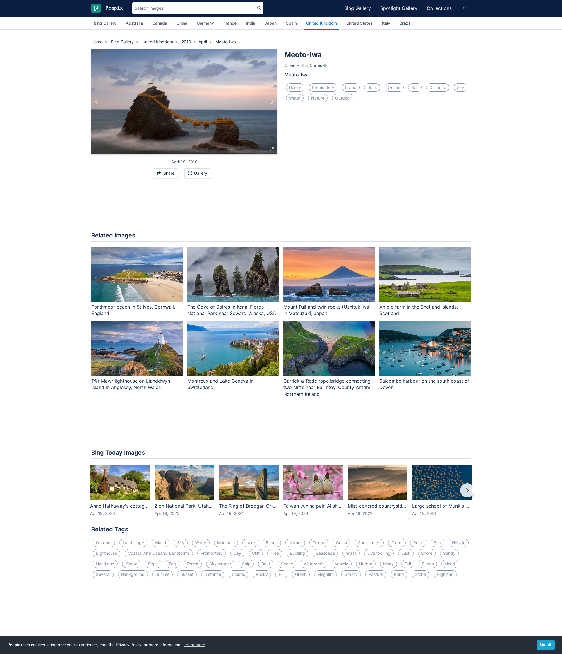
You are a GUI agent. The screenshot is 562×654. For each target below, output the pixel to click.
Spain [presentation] (291, 22)
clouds (238, 574)
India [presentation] (250, 22)
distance (437, 87)
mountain (226, 542)
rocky (295, 87)
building (297, 553)
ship (246, 563)
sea (415, 87)
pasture (376, 574)
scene (287, 563)
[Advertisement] (281, 208)
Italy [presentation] (386, 22)
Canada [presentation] (159, 22)
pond (399, 574)
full (408, 563)
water (294, 97)
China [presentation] (182, 22)
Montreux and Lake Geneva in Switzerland (220, 384)
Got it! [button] (545, 645)
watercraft (314, 563)
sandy (449, 553)
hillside (458, 542)
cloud (396, 542)
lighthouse (106, 553)
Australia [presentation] (134, 22)
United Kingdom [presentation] (321, 22)
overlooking (378, 553)
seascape (325, 553)
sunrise (162, 574)
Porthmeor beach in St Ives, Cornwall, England (133, 310)
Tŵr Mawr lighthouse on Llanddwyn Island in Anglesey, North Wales (130, 384)
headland (105, 563)
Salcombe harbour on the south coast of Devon (424, 384)
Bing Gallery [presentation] (105, 22)
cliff (256, 553)
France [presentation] (230, 22)
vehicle (341, 563)
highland (445, 574)
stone (420, 574)
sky (460, 87)
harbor (365, 563)
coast (341, 542)
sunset (186, 574)
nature (317, 97)
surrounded (369, 542)
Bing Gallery (357, 8)
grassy (351, 574)
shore (426, 553)
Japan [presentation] (271, 22)
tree (274, 553)
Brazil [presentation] (405, 22)
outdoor (343, 97)
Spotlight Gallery (398, 8)
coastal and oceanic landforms (159, 553)
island (351, 87)
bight (153, 563)
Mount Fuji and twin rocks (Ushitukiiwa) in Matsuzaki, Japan (327, 310)
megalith (325, 574)
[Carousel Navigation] (281, 494)
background (133, 574)
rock (372, 87)
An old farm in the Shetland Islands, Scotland (418, 310)
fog (172, 563)
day (237, 553)
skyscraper (220, 563)
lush (405, 553)
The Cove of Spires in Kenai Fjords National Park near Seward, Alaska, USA (231, 310)
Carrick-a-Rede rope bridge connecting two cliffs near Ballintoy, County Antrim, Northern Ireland (327, 387)
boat (265, 563)
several (103, 574)
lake (250, 542)
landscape (133, 542)
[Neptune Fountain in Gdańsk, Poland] (96, 102)
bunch (428, 563)
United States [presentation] (359, 22)
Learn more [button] (194, 644)
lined (450, 563)
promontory (323, 87)
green (300, 574)
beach (272, 542)
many (388, 563)
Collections (439, 8)
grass (351, 553)
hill (281, 574)
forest (192, 563)
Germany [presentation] (205, 22)
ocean (394, 87)
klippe (131, 563)
